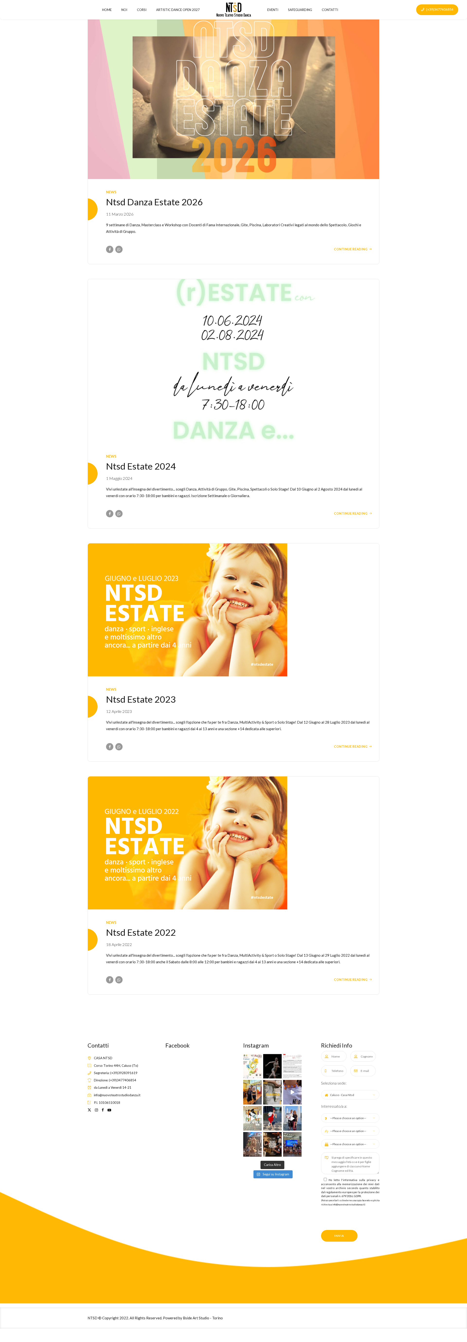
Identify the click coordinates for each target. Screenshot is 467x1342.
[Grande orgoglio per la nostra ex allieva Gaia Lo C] (272, 1066)
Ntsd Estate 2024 (141, 466)
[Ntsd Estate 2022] (233, 842)
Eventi (272, 10)
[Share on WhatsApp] (119, 249)
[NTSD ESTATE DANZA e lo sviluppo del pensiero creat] (292, 1092)
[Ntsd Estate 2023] (233, 609)
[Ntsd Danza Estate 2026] (233, 97)
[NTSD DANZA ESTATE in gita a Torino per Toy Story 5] (292, 1144)
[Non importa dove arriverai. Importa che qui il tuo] (272, 1144)
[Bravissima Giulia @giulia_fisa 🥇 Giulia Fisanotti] (272, 1118)
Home (107, 10)
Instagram (256, 1045)
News (111, 192)
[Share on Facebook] (109, 249)
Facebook (177, 1045)
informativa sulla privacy (359, 1179)
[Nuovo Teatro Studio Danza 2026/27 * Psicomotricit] (272, 1092)
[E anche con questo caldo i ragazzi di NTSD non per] (252, 1092)
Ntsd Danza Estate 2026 (154, 201)
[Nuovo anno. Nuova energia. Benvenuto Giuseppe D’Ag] (252, 1118)
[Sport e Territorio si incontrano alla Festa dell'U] (292, 1066)
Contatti (330, 10)
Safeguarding (300, 10)
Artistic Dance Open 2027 (178, 10)
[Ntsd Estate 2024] (233, 361)
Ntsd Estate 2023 (141, 699)
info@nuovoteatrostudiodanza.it (348, 1204)
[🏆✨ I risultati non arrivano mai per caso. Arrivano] (292, 1118)
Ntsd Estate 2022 (141, 932)
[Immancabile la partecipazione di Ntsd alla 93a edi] (252, 1066)
